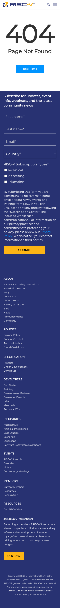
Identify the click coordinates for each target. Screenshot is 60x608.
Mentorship (10, 405)
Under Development (16, 366)
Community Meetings (16, 471)
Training (8, 389)
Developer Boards (14, 397)
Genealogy (10, 320)
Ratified (8, 362)
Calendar (9, 463)
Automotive (11, 424)
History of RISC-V (14, 304)
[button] (55, 4)
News (7, 312)
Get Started (10, 385)
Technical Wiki (12, 409)
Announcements (13, 316)
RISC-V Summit (13, 459)
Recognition (11, 494)
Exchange (9, 436)
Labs (6, 401)
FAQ (6, 292)
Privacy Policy (12, 335)
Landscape (10, 440)
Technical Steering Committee (21, 284)
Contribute (10, 370)
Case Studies (11, 432)
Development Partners (17, 393)
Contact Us (10, 296)
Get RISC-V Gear (13, 509)
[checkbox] (30, 176)
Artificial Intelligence (16, 428)
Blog (6, 308)
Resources (10, 490)
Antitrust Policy (13, 343)
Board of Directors (15, 288)
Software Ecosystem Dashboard (22, 444)
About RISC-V (12, 300)
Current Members (14, 486)
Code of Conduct (13, 339)
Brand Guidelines (14, 347)
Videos (8, 467)
